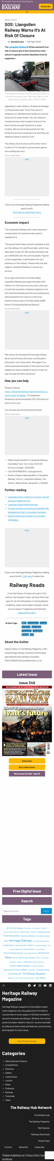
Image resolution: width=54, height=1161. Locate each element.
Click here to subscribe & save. (27, 212)
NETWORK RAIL (44, 953)
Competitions (11, 1065)
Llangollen (27, 631)
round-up (40, 962)
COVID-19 (26, 627)
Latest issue (8, 945)
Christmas (27, 928)
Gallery (8, 1072)
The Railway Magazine (33, 973)
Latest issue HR (20, 945)
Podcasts (9, 1088)
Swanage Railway (43, 970)
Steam (14, 19)
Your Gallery (41, 978)
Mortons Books (28, 949)
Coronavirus (33, 623)
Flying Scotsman (43, 932)
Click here (27, 576)
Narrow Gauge (39, 949)
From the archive (12, 935)
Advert (27, 159)
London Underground (15, 949)
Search (46, 911)
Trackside (10, 1096)
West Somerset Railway (26, 978)
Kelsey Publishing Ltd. (14, 1155)
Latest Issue (11, 1076)
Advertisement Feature (16, 1061)
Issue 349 (27, 682)
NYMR (38, 958)
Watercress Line (13, 978)
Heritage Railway (20, 940)
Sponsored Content (12, 970)
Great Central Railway (28, 936)
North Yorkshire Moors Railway (24, 958)
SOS (32, 634)
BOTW (9, 928)
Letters (30, 945)
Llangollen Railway (18, 47)
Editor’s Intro (24, 932)
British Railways (17, 928)
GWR (6, 941)
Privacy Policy (32, 1155)
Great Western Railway (43, 936)
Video (8, 1100)
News (7, 19)
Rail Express (45, 958)
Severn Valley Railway (20, 965)
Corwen (43, 623)
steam (24, 969)
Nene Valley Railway (30, 953)
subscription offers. (27, 612)
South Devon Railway (37, 966)
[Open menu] (27, 11)
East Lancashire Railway (11, 932)
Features (33, 932)
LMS (49, 945)
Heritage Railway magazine (41, 941)
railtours (19, 962)
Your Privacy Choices (27, 1041)
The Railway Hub (14, 974)
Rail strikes (12, 962)
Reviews (9, 1092)
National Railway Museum (13, 953)
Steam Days (31, 970)
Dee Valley (36, 627)
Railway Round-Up (29, 962)
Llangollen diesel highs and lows (23, 504)
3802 (24, 623)
